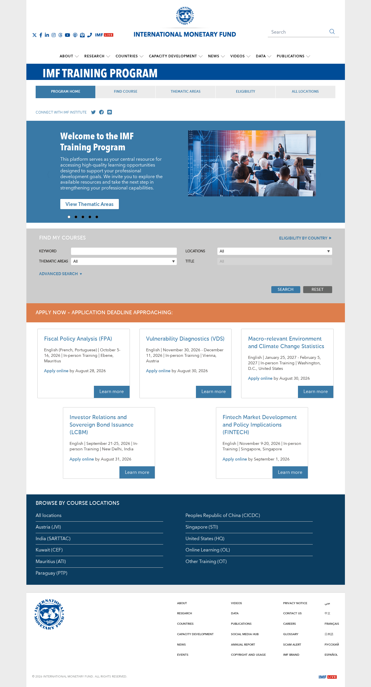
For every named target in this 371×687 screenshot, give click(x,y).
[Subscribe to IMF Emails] (82, 35)
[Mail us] (108, 112)
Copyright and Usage (248, 654)
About (66, 56)
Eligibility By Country (303, 238)
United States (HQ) (205, 539)
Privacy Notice (295, 603)
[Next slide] (321, 172)
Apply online (56, 371)
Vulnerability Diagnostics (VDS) (185, 339)
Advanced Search (58, 274)
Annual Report (243, 644)
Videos (237, 56)
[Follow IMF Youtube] (67, 35)
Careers (289, 623)
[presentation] (252, 166)
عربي (327, 603)
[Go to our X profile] (92, 112)
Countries (127, 56)
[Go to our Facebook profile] (100, 112)
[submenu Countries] (141, 56)
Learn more (111, 392)
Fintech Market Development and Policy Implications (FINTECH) (260, 425)
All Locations (305, 92)
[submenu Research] (108, 56)
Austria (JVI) (48, 527)
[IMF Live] (328, 676)
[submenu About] (76, 56)
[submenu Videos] (248, 56)
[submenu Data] (269, 56)
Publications (291, 56)
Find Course (125, 92)
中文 (327, 613)
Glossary (290, 634)
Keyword (48, 251)
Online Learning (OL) (208, 550)
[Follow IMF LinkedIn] (47, 35)
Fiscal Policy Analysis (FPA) (78, 339)
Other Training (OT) (206, 562)
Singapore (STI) (202, 527)
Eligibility (245, 92)
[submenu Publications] (308, 56)
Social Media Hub (245, 634)
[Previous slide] (50, 172)
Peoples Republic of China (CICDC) (223, 515)
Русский (332, 644)
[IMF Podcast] (75, 35)
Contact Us (292, 613)
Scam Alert (292, 644)
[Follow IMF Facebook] (40, 35)
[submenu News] (222, 56)
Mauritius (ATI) (51, 562)
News (213, 56)
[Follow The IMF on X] (34, 35)
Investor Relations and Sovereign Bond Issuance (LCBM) (102, 425)
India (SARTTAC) (53, 539)
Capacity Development (173, 56)
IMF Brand (291, 654)
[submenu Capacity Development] (200, 56)
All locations (48, 515)
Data (261, 56)
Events (182, 654)
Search (286, 290)
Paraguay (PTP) (51, 573)
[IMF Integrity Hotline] (89, 35)
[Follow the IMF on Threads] (60, 35)
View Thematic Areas (90, 204)
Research (94, 56)
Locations (195, 251)
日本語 (329, 634)
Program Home (65, 92)
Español (331, 654)
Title (190, 261)
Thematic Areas (186, 92)
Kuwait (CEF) (49, 550)
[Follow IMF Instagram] (54, 35)
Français (332, 623)
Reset (317, 290)
